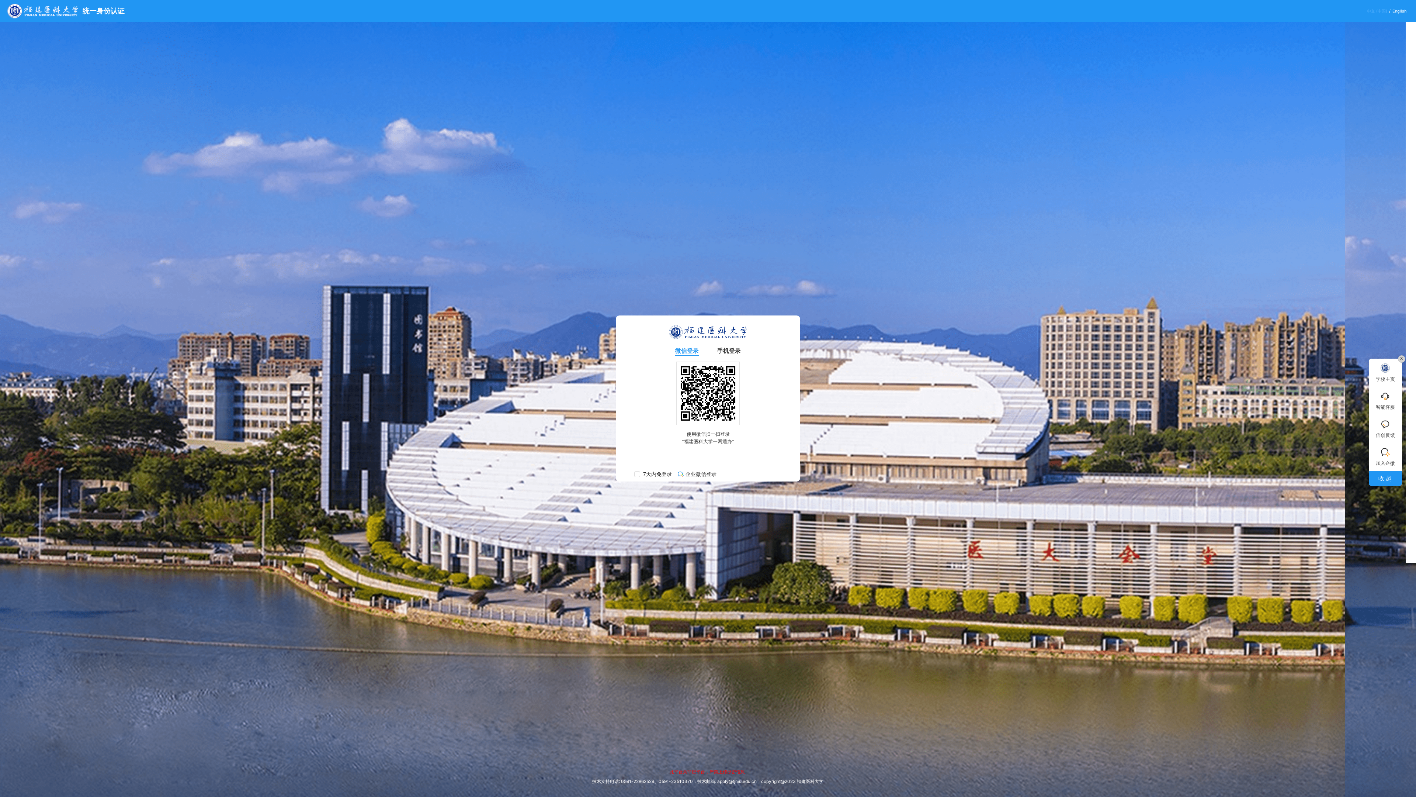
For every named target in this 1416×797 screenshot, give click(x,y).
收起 (1385, 478)
